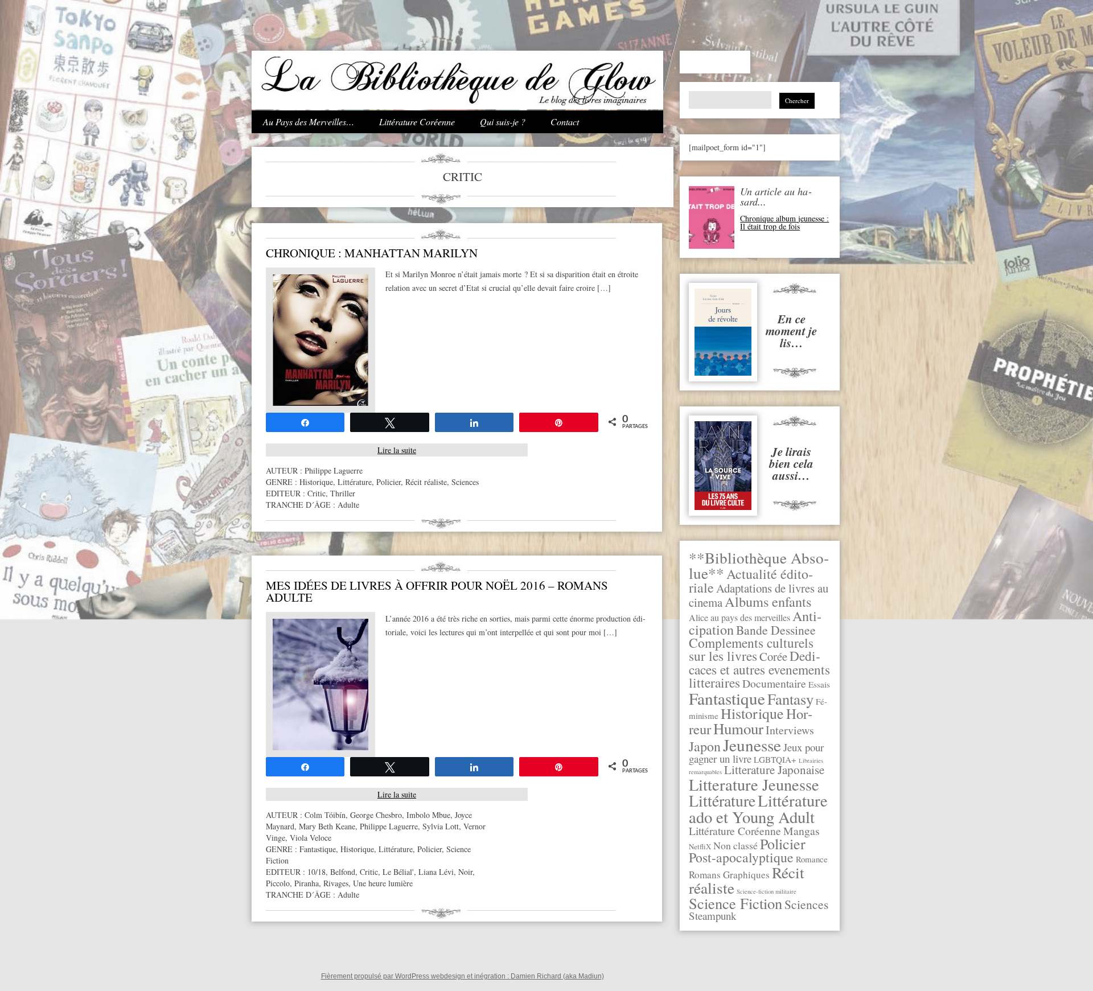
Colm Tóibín (325, 814)
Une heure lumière (383, 883)
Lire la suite (396, 450)
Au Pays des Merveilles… (308, 122)
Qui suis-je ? (502, 122)
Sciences (806, 904)
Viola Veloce (310, 837)
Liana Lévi (436, 871)
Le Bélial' (398, 871)
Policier (783, 843)
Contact (564, 122)
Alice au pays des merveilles (739, 617)
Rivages (335, 883)
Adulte (348, 504)
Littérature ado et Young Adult (758, 808)
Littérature (722, 800)
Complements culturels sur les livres (751, 649)
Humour (738, 728)
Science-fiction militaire (766, 891)
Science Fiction (735, 903)
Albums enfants (768, 601)
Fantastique (727, 698)
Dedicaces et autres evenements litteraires (759, 669)
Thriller (342, 493)
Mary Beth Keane (327, 826)
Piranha (306, 883)
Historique (752, 713)
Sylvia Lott (440, 826)
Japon (705, 746)
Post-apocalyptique (741, 857)
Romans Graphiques (729, 874)
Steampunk (712, 915)
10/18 (316, 871)
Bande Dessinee (776, 630)
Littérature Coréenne (417, 122)
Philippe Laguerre (334, 470)
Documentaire (774, 683)
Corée (773, 656)
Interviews (790, 730)
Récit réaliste (426, 481)
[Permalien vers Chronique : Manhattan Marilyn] (320, 402)
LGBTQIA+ (775, 759)
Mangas (801, 830)
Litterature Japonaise (774, 770)
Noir (465, 871)
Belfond (342, 871)
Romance (812, 859)
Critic (316, 493)
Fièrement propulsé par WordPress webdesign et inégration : (416, 976)
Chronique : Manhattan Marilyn (372, 253)
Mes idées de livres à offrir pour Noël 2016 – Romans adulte (437, 591)
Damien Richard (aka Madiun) (557, 976)
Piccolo (278, 883)
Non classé (735, 845)
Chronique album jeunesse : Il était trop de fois (784, 222)
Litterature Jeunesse (754, 784)
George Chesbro (376, 814)
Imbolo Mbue (428, 814)
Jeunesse (752, 745)
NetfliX (700, 846)
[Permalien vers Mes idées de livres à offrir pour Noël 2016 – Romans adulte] (320, 747)
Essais (819, 684)
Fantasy (790, 699)
